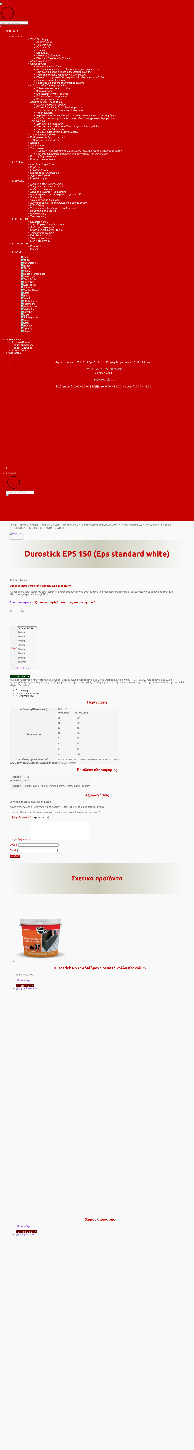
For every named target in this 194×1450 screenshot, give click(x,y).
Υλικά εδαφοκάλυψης (42, 232)
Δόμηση (35, 525)
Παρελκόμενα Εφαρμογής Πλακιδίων (62, 110)
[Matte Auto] (28, 309)
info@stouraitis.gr (103, 379)
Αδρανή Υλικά (44, 42)
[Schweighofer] (29, 317)
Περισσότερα (26, 1231)
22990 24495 (114, 369)
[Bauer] (25, 265)
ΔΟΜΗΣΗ (17, 36)
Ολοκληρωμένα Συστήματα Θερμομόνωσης (91, 525)
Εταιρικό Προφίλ (21, 342)
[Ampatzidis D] (29, 263)
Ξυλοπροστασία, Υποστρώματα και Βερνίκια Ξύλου (58, 202)
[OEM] (25, 314)
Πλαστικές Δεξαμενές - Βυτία (46, 230)
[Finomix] (26, 287)
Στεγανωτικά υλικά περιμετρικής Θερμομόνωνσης (64, 72)
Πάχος (13, 648)
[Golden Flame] (30, 290)
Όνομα (14, 845)
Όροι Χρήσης (19, 350)
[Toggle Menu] (1, 2)
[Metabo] (26, 312)
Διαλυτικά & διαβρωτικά (43, 189)
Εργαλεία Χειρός (39, 170)
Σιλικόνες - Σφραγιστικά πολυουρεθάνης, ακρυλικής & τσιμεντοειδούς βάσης (79, 151)
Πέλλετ (34, 249)
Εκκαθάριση (23, 668)
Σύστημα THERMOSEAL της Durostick (163, 682)
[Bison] (25, 268)
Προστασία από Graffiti (43, 210)
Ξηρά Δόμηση (37, 145)
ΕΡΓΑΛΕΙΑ (17, 161)
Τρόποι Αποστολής (22, 345)
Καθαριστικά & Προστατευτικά (47, 137)
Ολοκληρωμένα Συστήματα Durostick (146, 525)
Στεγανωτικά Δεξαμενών (50, 129)
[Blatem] (26, 271)
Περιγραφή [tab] (22, 690)
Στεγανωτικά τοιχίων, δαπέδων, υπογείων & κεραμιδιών (67, 126)
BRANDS (17, 251)
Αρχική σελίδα (19, 525)
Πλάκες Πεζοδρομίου (48, 55)
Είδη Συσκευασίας (40, 235)
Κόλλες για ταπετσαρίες (49, 99)
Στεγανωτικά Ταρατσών (50, 123)
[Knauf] (25, 298)
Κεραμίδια (42, 52)
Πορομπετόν (43, 47)
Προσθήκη (22, 677)
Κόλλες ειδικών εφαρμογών (51, 96)
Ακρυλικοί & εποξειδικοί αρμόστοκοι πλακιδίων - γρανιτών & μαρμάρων (76, 115)
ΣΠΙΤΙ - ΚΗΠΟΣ (20, 219)
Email (13, 850)
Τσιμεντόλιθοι (44, 44)
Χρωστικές (36, 197)
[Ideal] (25, 293)
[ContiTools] (28, 279)
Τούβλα (40, 50)
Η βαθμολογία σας (20, 817)
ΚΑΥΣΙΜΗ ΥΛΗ (20, 243)
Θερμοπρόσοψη (39, 682)
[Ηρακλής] (27, 328)
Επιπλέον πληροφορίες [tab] (28, 693)
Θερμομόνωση (38, 63)
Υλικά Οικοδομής (39, 39)
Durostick (23, 685)
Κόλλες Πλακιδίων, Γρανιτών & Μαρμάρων (59, 107)
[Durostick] (27, 282)
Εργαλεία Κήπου (39, 178)
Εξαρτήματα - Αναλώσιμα (44, 172)
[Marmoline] (28, 303)
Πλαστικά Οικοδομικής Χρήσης (53, 58)
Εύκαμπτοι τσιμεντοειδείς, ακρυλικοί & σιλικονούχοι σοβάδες (70, 77)
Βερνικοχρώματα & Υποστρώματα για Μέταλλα (56, 194)
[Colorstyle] (28, 276)
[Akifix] (25, 260)
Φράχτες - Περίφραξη (42, 227)
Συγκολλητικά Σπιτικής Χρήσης (47, 224)
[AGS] (24, 257)
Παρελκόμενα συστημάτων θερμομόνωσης (60, 82)
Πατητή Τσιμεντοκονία (43, 156)
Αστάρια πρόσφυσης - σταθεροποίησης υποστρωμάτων (67, 69)
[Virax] (25, 320)
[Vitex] (25, 322)
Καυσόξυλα (36, 246)
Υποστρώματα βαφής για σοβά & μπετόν (53, 208)
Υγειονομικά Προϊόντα (42, 238)
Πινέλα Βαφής (38, 213)
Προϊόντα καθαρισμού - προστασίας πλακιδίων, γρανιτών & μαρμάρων (75, 118)
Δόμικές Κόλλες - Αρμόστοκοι (46, 102)
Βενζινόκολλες (44, 91)
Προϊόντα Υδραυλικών (42, 159)
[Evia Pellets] (28, 284)
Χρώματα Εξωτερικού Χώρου (46, 183)
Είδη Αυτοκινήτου (40, 240)
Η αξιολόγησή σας (20, 839)
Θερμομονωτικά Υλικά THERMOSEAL (125, 679)
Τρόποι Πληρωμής (22, 347)
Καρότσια (35, 167)
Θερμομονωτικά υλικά (48, 66)
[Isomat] (26, 295)
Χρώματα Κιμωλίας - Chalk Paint (48, 191)
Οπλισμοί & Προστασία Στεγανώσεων (57, 131)
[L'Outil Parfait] (29, 301)
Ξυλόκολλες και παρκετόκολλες (53, 88)
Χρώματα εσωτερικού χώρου (46, 186)
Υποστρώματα (44, 112)
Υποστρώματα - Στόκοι (43, 134)
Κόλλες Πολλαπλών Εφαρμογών (48, 85)
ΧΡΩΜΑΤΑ (18, 181)
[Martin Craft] (29, 306)
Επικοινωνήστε (20, 602)
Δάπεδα (34, 142)
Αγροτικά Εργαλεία (40, 175)
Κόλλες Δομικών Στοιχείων (51, 104)
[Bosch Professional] (33, 273)
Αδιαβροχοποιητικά (41, 61)
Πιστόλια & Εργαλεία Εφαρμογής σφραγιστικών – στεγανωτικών (72, 153)
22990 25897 (93, 369)
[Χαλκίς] (26, 331)
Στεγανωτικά (37, 121)
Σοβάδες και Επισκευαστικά (45, 140)
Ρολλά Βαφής (37, 205)
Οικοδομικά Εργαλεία (42, 164)
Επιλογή (27, 985)
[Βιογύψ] (26, 325)
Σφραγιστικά (37, 148)
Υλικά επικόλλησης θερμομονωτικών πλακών (61, 74)
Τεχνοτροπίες (38, 216)
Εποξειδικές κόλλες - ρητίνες (52, 93)
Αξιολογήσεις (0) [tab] (25, 695)
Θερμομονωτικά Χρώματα (51, 80)
